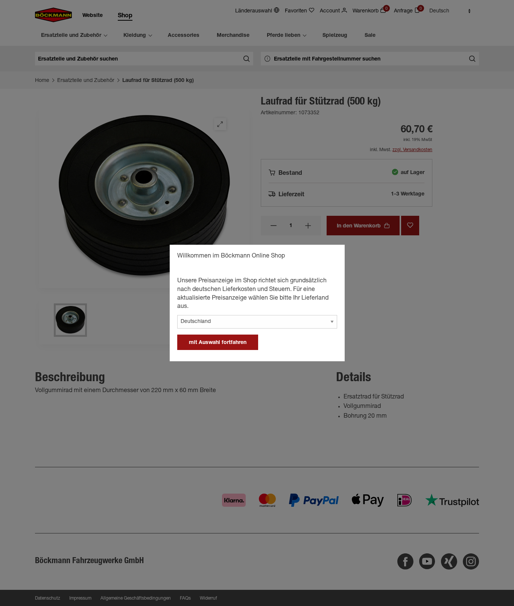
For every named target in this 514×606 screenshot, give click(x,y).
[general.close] (331, 257)
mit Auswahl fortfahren (217, 342)
